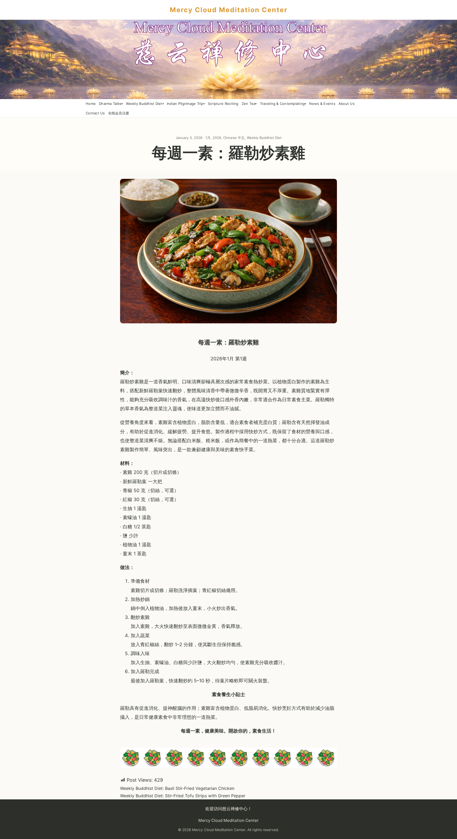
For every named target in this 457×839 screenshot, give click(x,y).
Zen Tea (248, 103)
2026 (217, 138)
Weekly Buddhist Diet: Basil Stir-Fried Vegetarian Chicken (177, 788)
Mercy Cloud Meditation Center (228, 10)
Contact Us (95, 113)
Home (91, 103)
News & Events (322, 103)
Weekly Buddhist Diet (144, 103)
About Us (347, 103)
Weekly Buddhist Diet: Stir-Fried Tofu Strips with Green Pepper (182, 795)
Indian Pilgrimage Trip (185, 103)
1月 (208, 138)
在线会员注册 (118, 113)
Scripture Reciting (223, 103)
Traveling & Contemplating (282, 103)
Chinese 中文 (234, 138)
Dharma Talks (110, 103)
